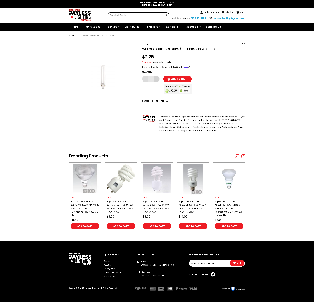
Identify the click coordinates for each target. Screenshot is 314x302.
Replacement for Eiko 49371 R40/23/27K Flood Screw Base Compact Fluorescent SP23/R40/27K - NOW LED (228, 208)
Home (71, 35)
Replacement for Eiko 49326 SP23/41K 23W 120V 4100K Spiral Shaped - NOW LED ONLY (192, 206)
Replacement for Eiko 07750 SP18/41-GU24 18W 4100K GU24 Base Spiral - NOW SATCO (156, 206)
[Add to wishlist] (243, 44)
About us (192, 26)
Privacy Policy (109, 268)
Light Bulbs (132, 26)
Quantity (147, 71)
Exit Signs (172, 26)
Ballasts (152, 26)
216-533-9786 (198, 18)
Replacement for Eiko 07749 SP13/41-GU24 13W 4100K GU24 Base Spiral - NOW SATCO (120, 206)
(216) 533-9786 (148, 265)
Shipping (146, 62)
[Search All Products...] (166, 15)
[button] (240, 12)
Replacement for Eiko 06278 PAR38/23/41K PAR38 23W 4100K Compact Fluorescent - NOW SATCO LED (85, 208)
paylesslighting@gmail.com (228, 18)
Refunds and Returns (113, 272)
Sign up (237, 263)
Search (107, 261)
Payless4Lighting (92, 288)
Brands (112, 26)
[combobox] (138, 15)
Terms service (110, 276)
